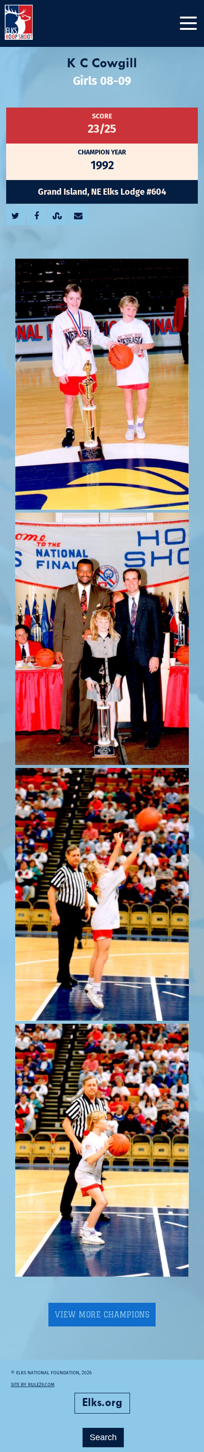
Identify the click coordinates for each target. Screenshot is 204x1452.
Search (103, 1437)
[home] (28, 23)
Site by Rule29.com (33, 1384)
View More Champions (102, 1314)
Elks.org (102, 1403)
